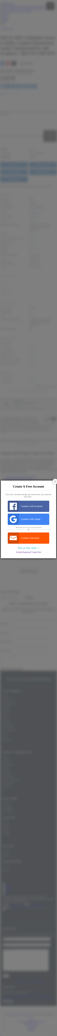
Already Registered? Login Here (28, 552)
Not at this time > (28, 548)
